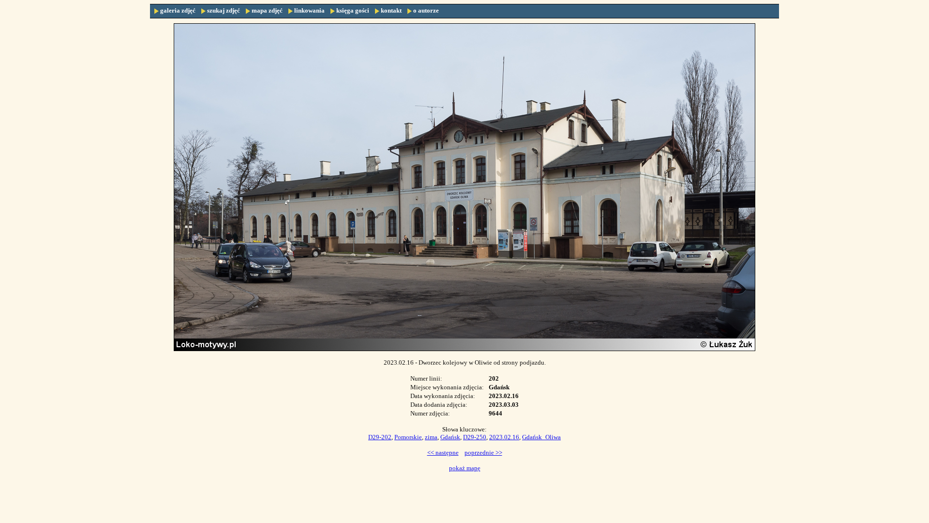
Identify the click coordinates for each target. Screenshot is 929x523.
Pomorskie (408, 437)
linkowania (309, 10)
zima (431, 437)
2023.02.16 (504, 437)
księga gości (352, 10)
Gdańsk (450, 437)
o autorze (426, 10)
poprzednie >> (483, 452)
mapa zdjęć (267, 10)
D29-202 (379, 437)
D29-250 (474, 437)
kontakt (391, 10)
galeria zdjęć (177, 10)
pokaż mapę (464, 468)
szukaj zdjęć (223, 10)
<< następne (443, 452)
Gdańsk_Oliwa (541, 437)
